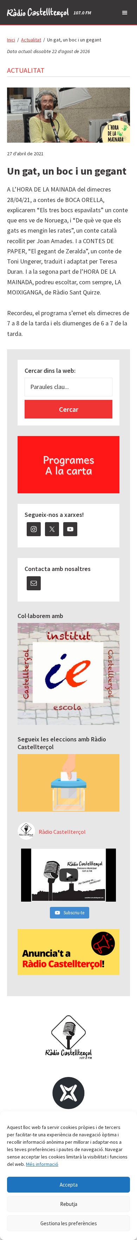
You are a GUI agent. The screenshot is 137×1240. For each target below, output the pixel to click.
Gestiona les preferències (68, 1223)
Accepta (69, 1184)
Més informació (42, 1164)
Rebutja (68, 1204)
